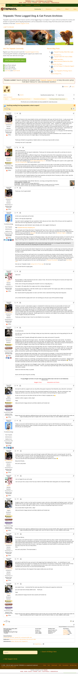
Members (66, 86)
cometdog (65, 631)
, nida (30, 637)
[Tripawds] (9, 9)
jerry (8, 222)
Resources (48, 9)
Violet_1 (8, 281)
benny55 (9, 395)
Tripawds (45, 670)
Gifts (21, 5)
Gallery (58, 9)
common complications (21, 162)
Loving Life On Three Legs (37, 264)
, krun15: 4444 (18, 639)
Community (37, 9)
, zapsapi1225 (17, 637)
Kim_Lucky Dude (8, 123)
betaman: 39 (12, 639)
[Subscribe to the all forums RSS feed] (4, 624)
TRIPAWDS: (28, 1)
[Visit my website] (4, 240)
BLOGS (29, 2)
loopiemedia (6, 637)
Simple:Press (38, 644)
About (67, 9)
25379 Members (40, 1)
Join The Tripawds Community (13, 48)
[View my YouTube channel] (13, 240)
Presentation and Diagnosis (40, 99)
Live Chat (7, 70)
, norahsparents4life (24, 637)
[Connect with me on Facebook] (9, 240)
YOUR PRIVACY (46, 2)
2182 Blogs (49, 1)
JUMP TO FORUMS (9, 27)
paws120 (65, 634)
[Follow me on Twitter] (7, 240)
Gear (8, 5)
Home (6, 99)
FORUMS (34, 2)
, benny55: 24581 (32, 639)
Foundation (28, 5)
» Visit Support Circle (10, 659)
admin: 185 (13, 641)
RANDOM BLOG (55, 2)
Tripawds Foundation (52, 260)
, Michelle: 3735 (25, 639)
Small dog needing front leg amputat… (58, 99)
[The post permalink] (17, 113)
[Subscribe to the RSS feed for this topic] (74, 105)
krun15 (8, 337)
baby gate (33, 233)
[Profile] (8, 118)
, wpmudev (11, 637)
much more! (16, 70)
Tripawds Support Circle (22, 23)
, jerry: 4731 (18, 641)
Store (75, 9)
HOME (20, 2)
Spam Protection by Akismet (9, 667)
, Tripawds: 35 (24, 641)
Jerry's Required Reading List (37, 160)
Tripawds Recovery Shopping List (26, 227)
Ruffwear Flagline (61, 233)
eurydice (65, 630)
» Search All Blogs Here (49, 651)
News (3, 5)
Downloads (14, 5)
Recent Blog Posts (53, 48)
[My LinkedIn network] (11, 240)
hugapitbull (65, 632)
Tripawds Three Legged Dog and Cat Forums (20, 99)
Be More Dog (37, 5)
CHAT (39, 2)
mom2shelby (66, 633)
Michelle (9, 157)
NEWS (24, 2)
